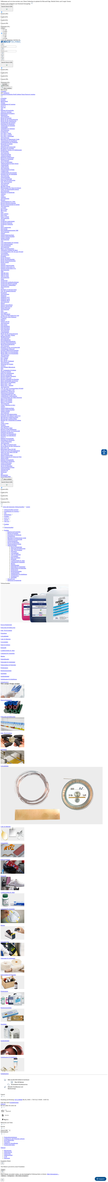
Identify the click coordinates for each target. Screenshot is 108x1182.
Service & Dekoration (13, 542)
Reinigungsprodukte (16, 571)
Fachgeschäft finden (9, 1145)
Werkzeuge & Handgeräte (14, 580)
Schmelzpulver (15, 576)
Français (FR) (4, 23)
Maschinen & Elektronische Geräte (16, 538)
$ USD (4, 35)
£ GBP (4, 36)
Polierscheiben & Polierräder (18, 568)
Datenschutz (7, 1153)
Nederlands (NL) (5, 26)
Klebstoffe (13, 559)
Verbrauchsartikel (12, 545)
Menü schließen (7, 88)
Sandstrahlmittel (15, 573)
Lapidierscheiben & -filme (18, 560)
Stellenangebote (8, 1155)
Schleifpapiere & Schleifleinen (19, 574)
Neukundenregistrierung (10, 1137)
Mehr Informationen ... (53, 1174)
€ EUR (4, 33)
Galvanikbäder (15, 553)
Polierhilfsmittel (15, 565)
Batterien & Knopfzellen (14, 532)
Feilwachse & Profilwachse (18, 548)
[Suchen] (2, 49)
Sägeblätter (14, 577)
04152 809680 (18, 1099)
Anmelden (3, 91)
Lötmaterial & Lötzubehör (18, 562)
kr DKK (4, 31)
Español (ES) (4, 20)
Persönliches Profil (11, 94)
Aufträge (18, 94)
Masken (13, 563)
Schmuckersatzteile (12, 541)
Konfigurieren (11, 1175)
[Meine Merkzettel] (2, 96)
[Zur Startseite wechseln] (11, 42)
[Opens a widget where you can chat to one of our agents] (100, 1179)
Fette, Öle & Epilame (16, 550)
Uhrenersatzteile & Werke (14, 544)
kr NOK (4, 38)
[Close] (2, 1163)
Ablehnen (3, 1175)
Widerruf (3, 1104)
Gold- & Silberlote (16, 554)
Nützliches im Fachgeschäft (14, 539)
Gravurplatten (14, 556)
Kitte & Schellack (15, 557)
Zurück (3, 1169)
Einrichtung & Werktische (14, 535)
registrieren (6, 93)
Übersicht (3, 94)
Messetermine (7, 1150)
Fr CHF (4, 30)
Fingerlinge (14, 551)
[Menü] (2, 44)
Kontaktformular (14, 1102)
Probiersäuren (14, 570)
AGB (5, 1156)
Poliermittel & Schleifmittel (18, 566)
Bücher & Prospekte (12, 533)
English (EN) (4, 17)
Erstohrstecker (11, 536)
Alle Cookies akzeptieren (22, 1175)
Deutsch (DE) (4, 13)
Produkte (6, 530)
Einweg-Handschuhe (16, 547)
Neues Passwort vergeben (28, 94)
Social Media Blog (9, 1140)
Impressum (7, 1158)
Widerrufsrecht (8, 1152)
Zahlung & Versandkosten (11, 1143)
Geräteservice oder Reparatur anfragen (14, 1138)
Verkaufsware (11, 579)
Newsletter (7, 1142)
